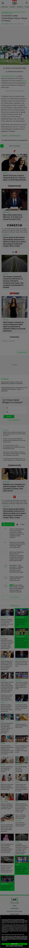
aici (14, 928)
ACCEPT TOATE (14, 943)
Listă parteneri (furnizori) (5, 941)
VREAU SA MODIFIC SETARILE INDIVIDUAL (14, 945)
